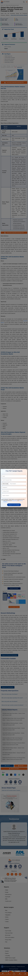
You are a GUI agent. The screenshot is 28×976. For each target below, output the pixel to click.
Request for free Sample (14, 504)
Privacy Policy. (14, 500)
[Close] (26, 469)
